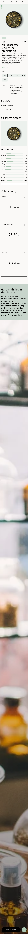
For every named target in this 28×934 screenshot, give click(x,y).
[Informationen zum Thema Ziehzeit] (24, 252)
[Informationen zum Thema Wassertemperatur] (24, 225)
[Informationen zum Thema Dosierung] (24, 197)
